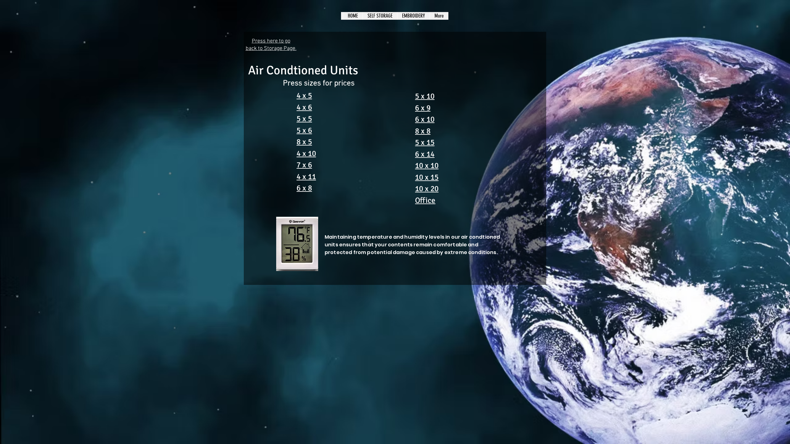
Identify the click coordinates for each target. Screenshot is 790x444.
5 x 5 (304, 118)
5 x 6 (304, 130)
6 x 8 (304, 188)
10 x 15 (427, 177)
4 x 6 (304, 107)
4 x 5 (304, 95)
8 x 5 (304, 141)
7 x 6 (304, 165)
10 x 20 (427, 188)
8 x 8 (422, 131)
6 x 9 (422, 108)
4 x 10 (306, 153)
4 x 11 (306, 176)
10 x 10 (427, 165)
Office (425, 200)
